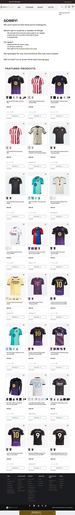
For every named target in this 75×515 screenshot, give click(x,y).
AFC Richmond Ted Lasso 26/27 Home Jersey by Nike (37, 252)
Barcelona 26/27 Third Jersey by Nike (37, 202)
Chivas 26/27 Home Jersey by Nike (14, 152)
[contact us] (12, 508)
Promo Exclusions (32, 501)
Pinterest (61, 486)
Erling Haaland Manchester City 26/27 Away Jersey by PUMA (37, 454)
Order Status (10, 486)
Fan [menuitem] (19, 7)
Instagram (61, 479)
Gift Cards (20, 485)
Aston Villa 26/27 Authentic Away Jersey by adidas (59, 152)
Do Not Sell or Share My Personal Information (32, 491)
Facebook (61, 481)
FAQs (8, 479)
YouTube (61, 483)
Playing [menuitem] (40, 7)
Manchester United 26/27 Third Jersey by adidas (59, 202)
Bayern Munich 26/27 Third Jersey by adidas (36, 303)
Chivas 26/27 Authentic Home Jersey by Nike (36, 102)
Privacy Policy (31, 479)
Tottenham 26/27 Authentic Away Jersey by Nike (59, 353)
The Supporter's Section (52, 481)
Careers (40, 479)
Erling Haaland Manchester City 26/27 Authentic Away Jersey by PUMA (59, 454)
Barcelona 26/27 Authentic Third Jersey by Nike (15, 353)
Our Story (41, 481)
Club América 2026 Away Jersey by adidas (59, 403)
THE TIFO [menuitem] (51, 7)
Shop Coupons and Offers (14, 2)
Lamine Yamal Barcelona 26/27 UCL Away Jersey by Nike (37, 353)
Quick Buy (14, 116)
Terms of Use (31, 486)
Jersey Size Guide (52, 488)
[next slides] (25, 97)
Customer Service (11, 481)
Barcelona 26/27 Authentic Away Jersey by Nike (59, 102)
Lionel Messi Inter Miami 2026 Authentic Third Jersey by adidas (37, 403)
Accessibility (10, 488)
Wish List (20, 483)
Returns (29, 481)
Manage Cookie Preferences (31, 498)
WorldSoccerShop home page (28, 48)
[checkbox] (23, 73)
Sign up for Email (21, 491)
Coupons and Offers (20, 488)
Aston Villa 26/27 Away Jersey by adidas (15, 202)
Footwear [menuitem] (29, 7)
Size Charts (9, 483)
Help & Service (67, 2)
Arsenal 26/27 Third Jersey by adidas (14, 303)
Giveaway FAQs (31, 488)
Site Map (40, 486)
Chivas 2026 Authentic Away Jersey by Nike (14, 252)
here (47, 59)
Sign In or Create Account (21, 480)
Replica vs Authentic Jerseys (52, 485)
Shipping (30, 483)
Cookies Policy (31, 495)
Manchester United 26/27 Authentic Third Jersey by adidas (37, 152)
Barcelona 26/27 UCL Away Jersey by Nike (58, 252)
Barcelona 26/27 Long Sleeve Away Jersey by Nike (14, 403)
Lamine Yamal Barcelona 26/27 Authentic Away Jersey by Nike (59, 303)
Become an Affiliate (53, 490)
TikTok (60, 488)
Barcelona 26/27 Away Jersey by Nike (15, 102)
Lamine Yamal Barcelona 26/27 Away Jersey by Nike (15, 454)
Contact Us (41, 483)
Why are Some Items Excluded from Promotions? (11, 491)
